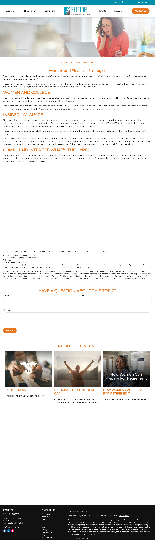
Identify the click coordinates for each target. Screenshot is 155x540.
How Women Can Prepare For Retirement (124, 391)
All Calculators (47, 538)
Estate (44, 519)
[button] (11, 11)
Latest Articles (47, 532)
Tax (43, 525)
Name (6, 295)
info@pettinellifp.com (11, 527)
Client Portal (141, 2)
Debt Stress (15, 390)
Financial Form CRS (79, 512)
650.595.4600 (14, 514)
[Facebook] (122, 2)
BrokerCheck (124, 516)
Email (81, 295)
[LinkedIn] (116, 2)
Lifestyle (45, 530)
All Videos (45, 535)
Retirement (46, 514)
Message (7, 310)
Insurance (45, 522)
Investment (46, 517)
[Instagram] (12, 530)
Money (44, 527)
